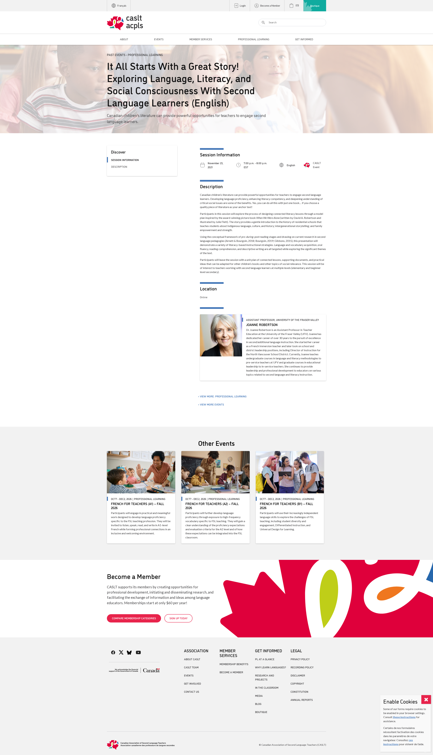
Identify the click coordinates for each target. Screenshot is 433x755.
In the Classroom (266, 687)
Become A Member (231, 672)
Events (188, 675)
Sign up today (178, 618)
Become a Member (270, 5)
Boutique (314, 5)
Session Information (125, 160)
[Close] (426, 699)
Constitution (299, 691)
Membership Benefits (234, 664)
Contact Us (191, 691)
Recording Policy (302, 667)
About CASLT (192, 659)
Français (121, 5)
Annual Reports (302, 700)
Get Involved (192, 683)
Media (259, 695)
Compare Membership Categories (134, 618)
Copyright (297, 683)
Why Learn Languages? (270, 667)
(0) (297, 5)
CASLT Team (191, 667)
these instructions (404, 717)
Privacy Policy (300, 659)
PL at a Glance (264, 659)
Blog (258, 704)
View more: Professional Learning (223, 396)
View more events (212, 404)
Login (243, 5)
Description (119, 166)
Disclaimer (298, 675)
